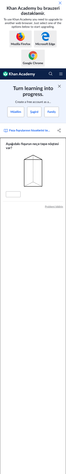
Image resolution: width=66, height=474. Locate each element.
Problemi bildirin (54, 206)
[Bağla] (60, 3)
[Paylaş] (59, 130)
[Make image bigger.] (33, 170)
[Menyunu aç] (61, 74)
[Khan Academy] (17, 74)
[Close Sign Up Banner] (59, 86)
